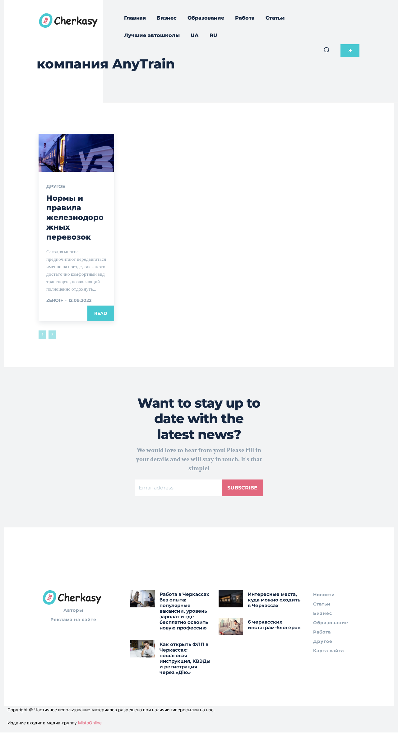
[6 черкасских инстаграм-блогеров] (231, 626)
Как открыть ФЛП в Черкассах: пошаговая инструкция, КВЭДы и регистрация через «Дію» (185, 658)
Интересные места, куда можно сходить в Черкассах (274, 599)
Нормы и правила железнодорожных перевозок (75, 217)
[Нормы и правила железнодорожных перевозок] (76, 153)
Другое (55, 186)
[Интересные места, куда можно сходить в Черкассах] (231, 598)
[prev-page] (42, 334)
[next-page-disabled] (52, 334)
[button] (326, 49)
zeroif (54, 300)
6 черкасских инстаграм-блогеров (274, 624)
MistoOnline (90, 722)
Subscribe (242, 488)
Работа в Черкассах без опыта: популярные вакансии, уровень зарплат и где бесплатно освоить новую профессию (184, 611)
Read (100, 313)
